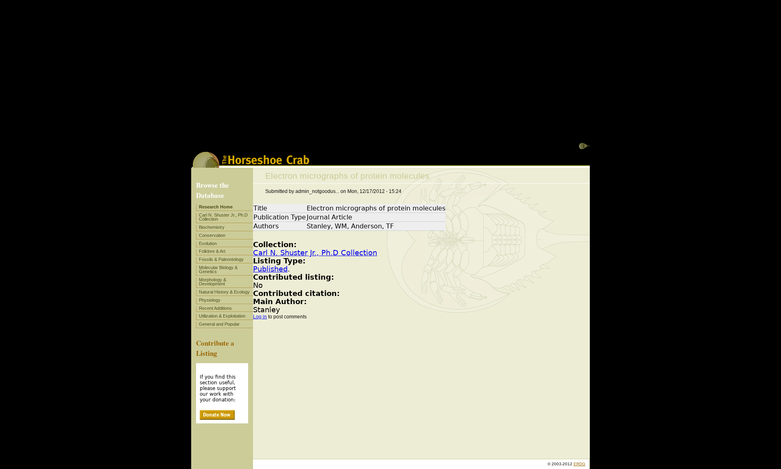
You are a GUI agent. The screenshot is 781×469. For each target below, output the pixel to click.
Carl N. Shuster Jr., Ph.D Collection (315, 253)
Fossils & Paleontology (221, 259)
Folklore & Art (212, 251)
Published (270, 269)
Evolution (208, 243)
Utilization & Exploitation (222, 315)
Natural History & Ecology (224, 291)
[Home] (251, 165)
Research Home (216, 206)
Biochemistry (212, 227)
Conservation (212, 235)
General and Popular (219, 324)
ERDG (579, 464)
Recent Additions (215, 308)
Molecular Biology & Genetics (218, 269)
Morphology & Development (212, 281)
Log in (260, 317)
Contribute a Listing (215, 348)
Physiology (209, 300)
